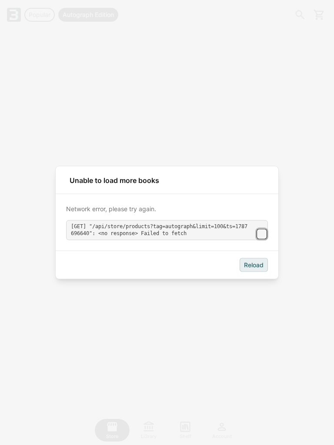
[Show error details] (262, 234)
